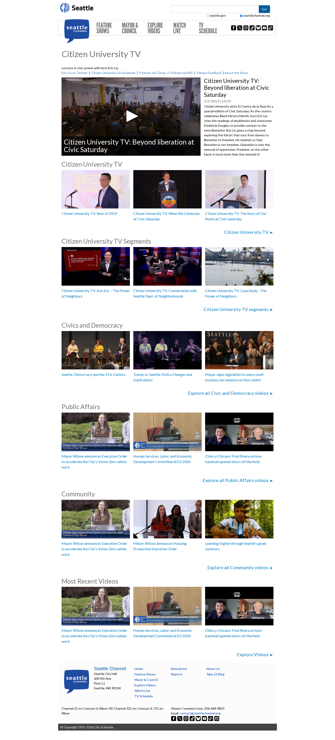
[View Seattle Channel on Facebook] (174, 718)
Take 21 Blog (215, 674)
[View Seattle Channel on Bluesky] (198, 718)
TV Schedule (208, 28)
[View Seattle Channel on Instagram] (186, 718)
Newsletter (179, 669)
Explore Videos (155, 28)
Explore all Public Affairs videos (235, 480)
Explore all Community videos (237, 567)
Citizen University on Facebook (113, 73)
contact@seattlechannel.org (200, 713)
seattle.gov (218, 15)
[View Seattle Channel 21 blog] (211, 718)
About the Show (236, 73)
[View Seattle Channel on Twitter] (180, 718)
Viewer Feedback (209, 73)
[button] (131, 116)
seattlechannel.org (256, 15)
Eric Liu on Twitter (75, 73)
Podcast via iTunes (152, 73)
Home (138, 669)
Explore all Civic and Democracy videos (228, 393)
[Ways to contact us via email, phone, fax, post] (216, 718)
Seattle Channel (110, 668)
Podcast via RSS (181, 73)
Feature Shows (104, 28)
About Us (213, 669)
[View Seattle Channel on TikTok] (192, 718)
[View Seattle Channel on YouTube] (205, 718)
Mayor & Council (130, 28)
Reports (177, 674)
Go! (264, 9)
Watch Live (179, 28)
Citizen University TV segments (236, 309)
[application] (131, 116)
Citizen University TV (246, 232)
